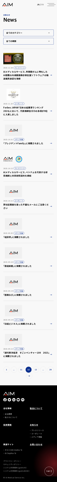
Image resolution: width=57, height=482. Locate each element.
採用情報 (7, 425)
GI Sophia (9, 453)
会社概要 (8, 414)
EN (42, 4)
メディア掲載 (36, 437)
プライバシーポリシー (12, 461)
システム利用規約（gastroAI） (15, 467)
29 (50, 370)
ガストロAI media (12, 450)
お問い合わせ (36, 444)
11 (21, 370)
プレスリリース (37, 430)
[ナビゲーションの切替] (51, 4)
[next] (29, 376)
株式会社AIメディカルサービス (7, 4)
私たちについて (11, 417)
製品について (36, 408)
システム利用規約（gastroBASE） (16, 471)
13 (36, 370)
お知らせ (34, 425)
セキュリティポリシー (12, 464)
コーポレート (36, 433)
